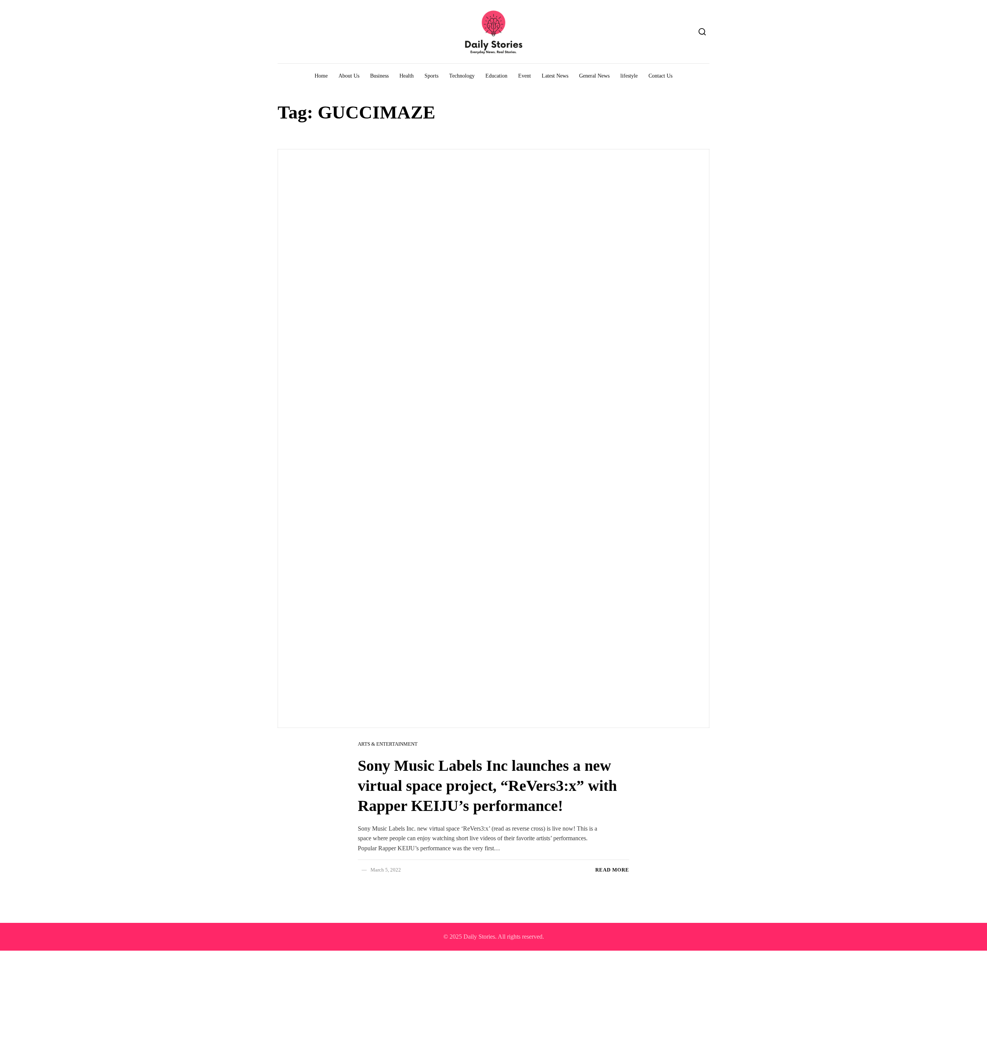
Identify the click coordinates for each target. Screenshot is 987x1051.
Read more (612, 870)
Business (379, 76)
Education (496, 76)
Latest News (555, 76)
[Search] (702, 32)
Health (406, 76)
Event (524, 76)
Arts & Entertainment (388, 744)
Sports (431, 76)
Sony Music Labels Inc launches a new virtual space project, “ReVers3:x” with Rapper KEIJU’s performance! (487, 785)
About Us (349, 76)
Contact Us (660, 76)
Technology (462, 76)
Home (321, 76)
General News (594, 76)
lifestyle (629, 76)
